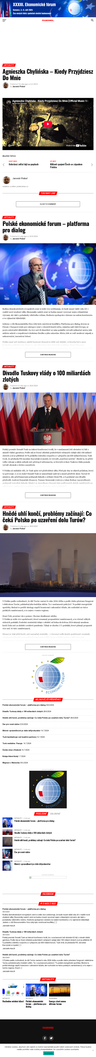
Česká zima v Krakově (11, 750)
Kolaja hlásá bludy (10, 756)
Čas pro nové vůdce (11, 724)
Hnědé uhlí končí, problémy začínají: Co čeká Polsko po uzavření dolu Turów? (36, 718)
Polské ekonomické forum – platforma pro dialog (24, 705)
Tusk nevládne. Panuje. (12, 743)
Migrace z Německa (11, 763)
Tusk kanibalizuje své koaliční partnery (19, 737)
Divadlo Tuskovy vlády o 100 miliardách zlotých (22, 711)
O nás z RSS (49, 903)
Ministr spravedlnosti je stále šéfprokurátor (21, 731)
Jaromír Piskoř (18, 87)
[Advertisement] (48, 44)
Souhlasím (48, 1053)
